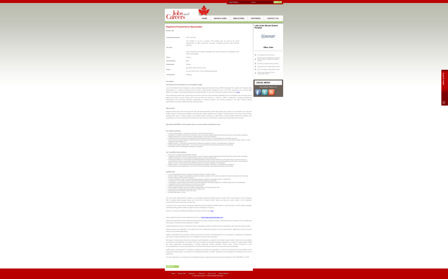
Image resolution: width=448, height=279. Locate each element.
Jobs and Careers (199, 276)
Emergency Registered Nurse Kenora (268, 63)
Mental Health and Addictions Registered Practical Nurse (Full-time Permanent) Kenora (268, 59)
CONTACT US (273, 18)
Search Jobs (182, 273)
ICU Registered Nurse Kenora (265, 55)
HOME (204, 18)
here (238, 92)
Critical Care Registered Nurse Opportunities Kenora (266, 73)
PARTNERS (256, 18)
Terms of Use (212, 273)
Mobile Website (223, 273)
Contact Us (201, 273)
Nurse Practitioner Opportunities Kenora (268, 69)
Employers (191, 273)
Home (173, 273)
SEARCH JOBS (220, 18)
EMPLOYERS (238, 18)
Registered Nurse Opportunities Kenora (268, 66)
